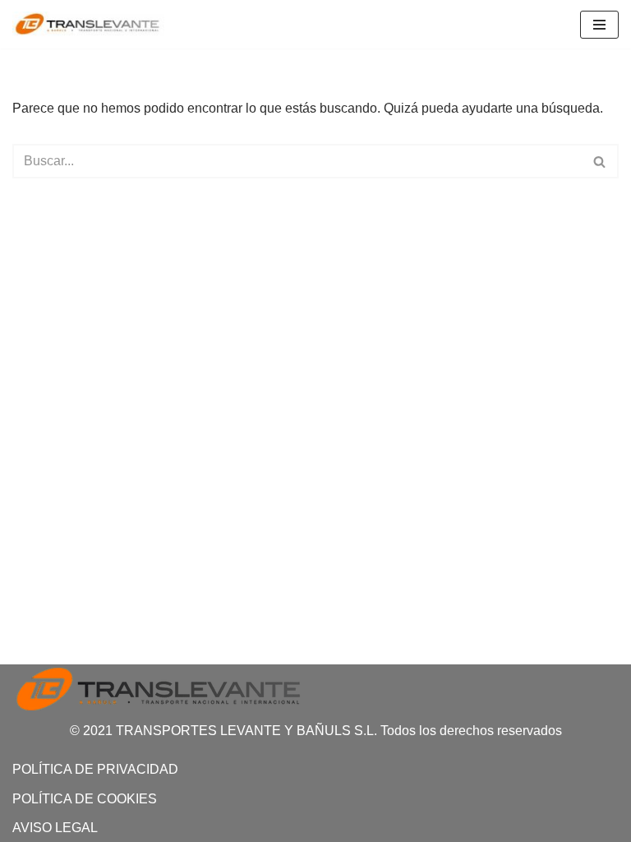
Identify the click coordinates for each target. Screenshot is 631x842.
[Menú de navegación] (599, 25)
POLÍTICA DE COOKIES (84, 799)
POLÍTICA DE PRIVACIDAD (95, 769)
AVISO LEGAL (55, 828)
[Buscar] (600, 161)
